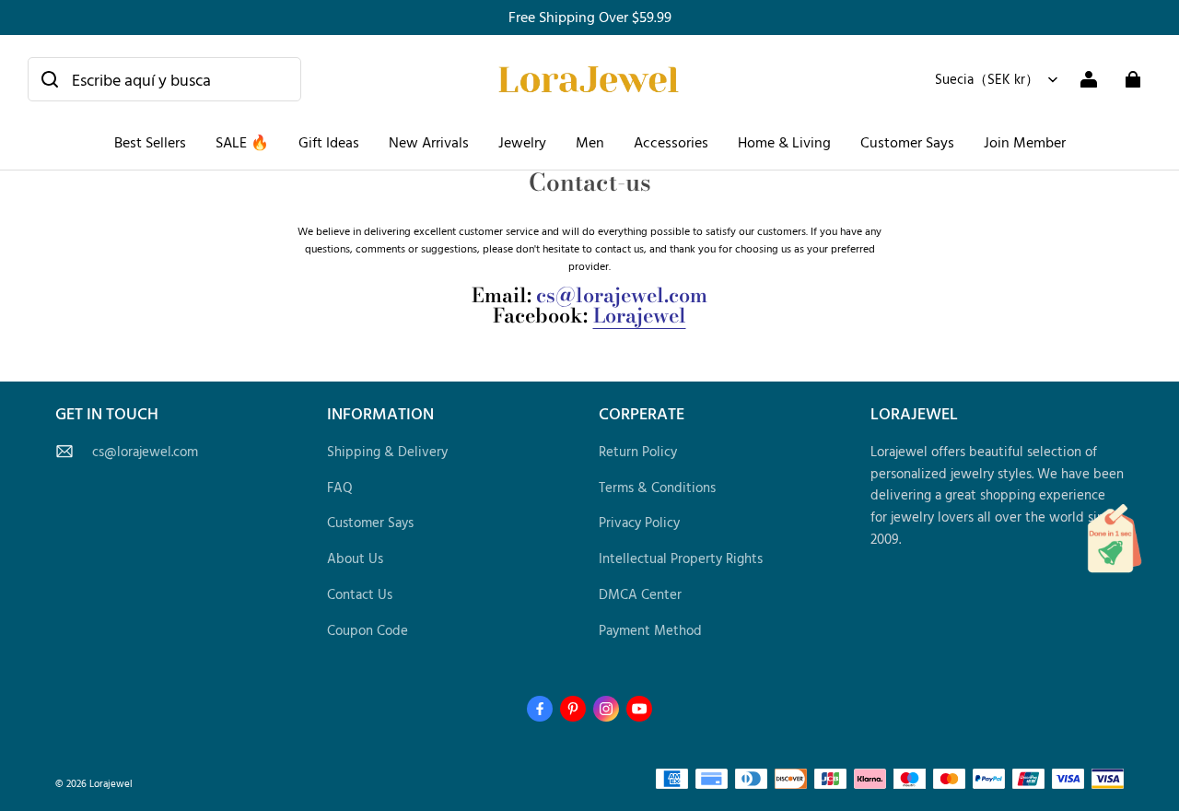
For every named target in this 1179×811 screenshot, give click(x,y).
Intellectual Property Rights (681, 558)
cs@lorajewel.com (145, 451)
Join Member (1025, 142)
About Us (355, 558)
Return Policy (638, 451)
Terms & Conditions (657, 487)
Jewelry (522, 142)
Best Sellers (150, 142)
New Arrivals (429, 142)
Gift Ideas (328, 142)
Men (590, 142)
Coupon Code (367, 630)
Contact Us (359, 594)
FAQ (340, 487)
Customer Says (907, 142)
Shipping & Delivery (387, 451)
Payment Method (650, 630)
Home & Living (784, 142)
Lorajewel (639, 315)
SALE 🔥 (242, 142)
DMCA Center (640, 594)
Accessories (671, 142)
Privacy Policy (639, 522)
